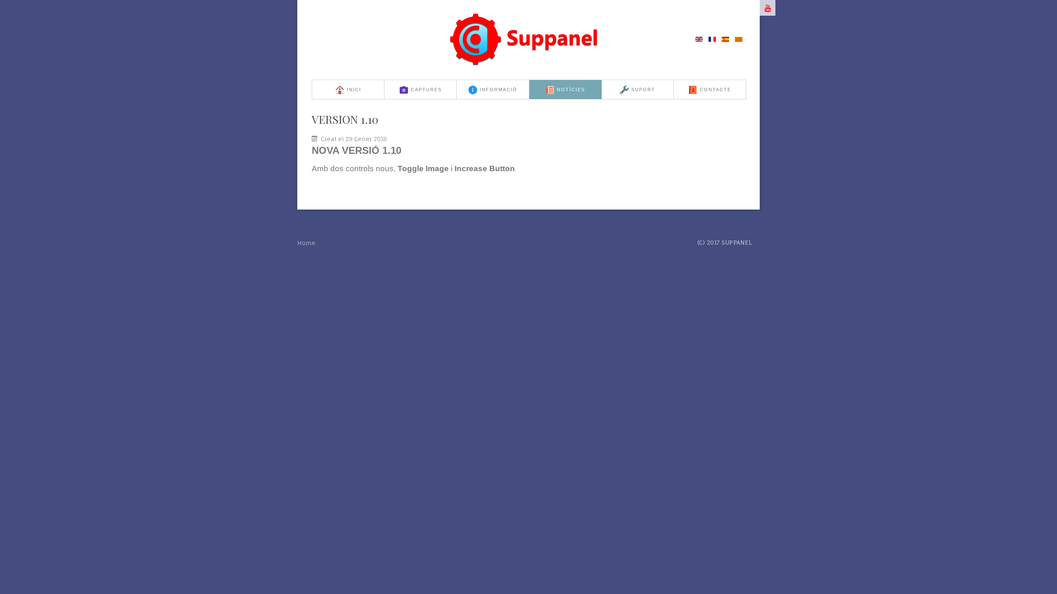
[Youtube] (767, 8)
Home (306, 242)
